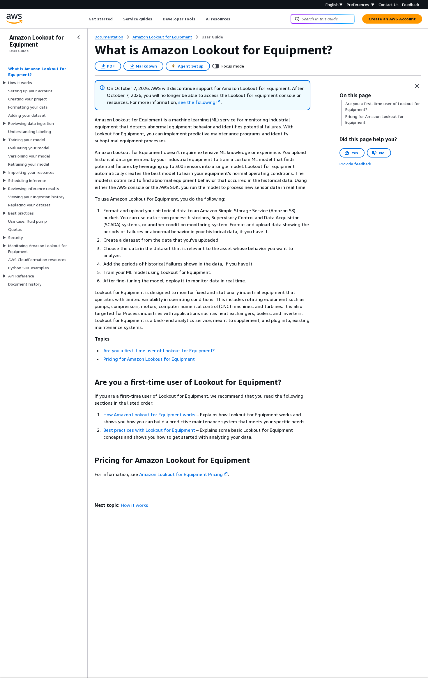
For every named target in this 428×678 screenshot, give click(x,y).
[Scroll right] (234, 19)
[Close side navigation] (79, 37)
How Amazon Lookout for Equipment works (149, 414)
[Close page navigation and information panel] (417, 86)
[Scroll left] (84, 19)
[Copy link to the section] (89, 382)
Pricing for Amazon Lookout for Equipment (149, 359)
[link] (212, 37)
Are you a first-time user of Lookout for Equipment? (159, 350)
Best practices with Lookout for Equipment (149, 430)
